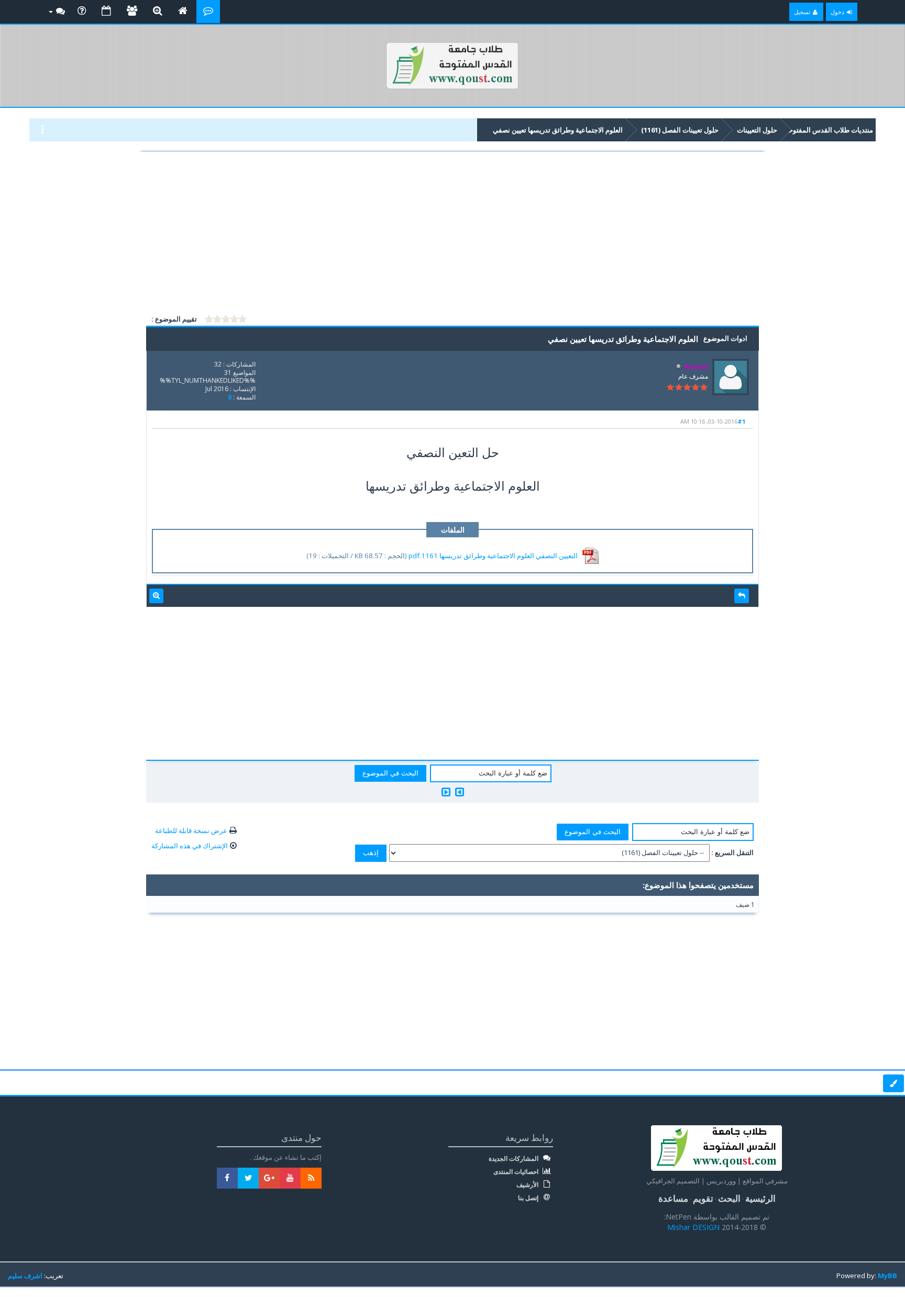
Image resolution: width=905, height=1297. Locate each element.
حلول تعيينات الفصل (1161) (680, 130)
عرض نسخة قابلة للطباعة (191, 830)
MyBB (887, 1275)
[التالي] (446, 792)
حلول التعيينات (757, 130)
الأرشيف (528, 1185)
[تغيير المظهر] (893, 1083)
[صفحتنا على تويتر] (248, 1178)
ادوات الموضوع (725, 338)
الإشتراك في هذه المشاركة (189, 845)
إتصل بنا (529, 1198)
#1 (741, 421)
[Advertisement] (452, 234)
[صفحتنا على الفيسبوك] (227, 1178)
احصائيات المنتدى (516, 1172)
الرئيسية (760, 1198)
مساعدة (673, 1198)
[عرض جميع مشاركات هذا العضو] (156, 596)
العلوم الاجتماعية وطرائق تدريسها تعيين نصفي (558, 130)
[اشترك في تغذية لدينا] (311, 1178)
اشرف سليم (25, 1275)
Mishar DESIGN (694, 1227)
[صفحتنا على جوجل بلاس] (269, 1178)
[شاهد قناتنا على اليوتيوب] (290, 1178)
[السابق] (459, 792)
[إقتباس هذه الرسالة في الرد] (741, 596)
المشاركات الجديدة (514, 1158)
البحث (729, 1198)
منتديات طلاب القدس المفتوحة (829, 130)
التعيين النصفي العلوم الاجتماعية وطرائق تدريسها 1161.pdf (493, 555)
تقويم (703, 1198)
